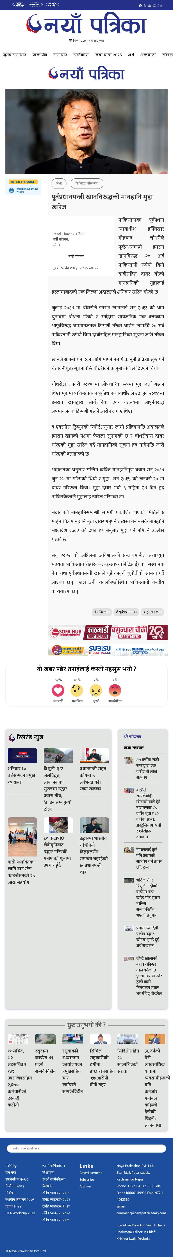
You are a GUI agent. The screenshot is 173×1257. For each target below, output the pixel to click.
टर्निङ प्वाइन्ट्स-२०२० (56, 1213)
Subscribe (87, 1180)
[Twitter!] (145, 5)
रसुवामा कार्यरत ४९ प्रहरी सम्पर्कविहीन (45, 1061)
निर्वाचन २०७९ (14, 1186)
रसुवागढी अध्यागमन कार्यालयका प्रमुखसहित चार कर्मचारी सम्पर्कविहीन (72, 1071)
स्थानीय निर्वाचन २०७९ (19, 1200)
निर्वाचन (10, 1193)
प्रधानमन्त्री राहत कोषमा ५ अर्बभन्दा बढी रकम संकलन (93, 778)
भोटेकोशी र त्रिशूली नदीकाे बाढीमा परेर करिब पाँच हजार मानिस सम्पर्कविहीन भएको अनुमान (148, 897)
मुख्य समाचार (14, 55)
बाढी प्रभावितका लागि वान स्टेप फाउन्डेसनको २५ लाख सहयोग (21, 872)
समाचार (60, 55)
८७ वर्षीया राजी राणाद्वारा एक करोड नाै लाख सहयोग (147, 768)
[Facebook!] (140, 5)
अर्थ (131, 55)
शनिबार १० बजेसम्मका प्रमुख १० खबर (21, 775)
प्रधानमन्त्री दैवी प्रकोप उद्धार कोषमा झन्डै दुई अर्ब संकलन (147, 937)
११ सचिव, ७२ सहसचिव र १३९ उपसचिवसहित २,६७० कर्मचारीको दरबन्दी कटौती (18, 1078)
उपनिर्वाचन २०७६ (16, 1179)
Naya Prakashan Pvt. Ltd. (135, 1166)
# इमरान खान (152, 612)
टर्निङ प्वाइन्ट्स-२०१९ (56, 1220)
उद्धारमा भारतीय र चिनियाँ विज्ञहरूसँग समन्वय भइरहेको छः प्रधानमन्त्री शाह (94, 855)
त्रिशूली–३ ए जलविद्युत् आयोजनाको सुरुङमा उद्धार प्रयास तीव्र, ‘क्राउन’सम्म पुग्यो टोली (58, 789)
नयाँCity (10, 1166)
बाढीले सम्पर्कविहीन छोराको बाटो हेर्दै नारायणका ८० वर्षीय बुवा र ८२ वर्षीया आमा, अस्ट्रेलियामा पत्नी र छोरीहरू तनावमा (148, 813)
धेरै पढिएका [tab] (132, 736)
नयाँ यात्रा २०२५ (108, 55)
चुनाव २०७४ (13, 1206)
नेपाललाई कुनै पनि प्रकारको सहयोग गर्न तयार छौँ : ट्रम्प (149, 858)
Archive (85, 1186)
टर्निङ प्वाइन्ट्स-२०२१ (56, 1206)
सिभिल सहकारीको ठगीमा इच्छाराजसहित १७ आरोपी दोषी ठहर (100, 1068)
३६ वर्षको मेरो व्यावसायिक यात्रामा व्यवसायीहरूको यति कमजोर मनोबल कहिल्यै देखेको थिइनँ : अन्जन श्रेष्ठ (155, 1088)
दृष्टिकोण (81, 55)
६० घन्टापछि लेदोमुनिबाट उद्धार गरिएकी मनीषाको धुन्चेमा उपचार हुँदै (57, 852)
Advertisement (91, 1173)
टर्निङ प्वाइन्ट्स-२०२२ (56, 1200)
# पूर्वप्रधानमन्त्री (126, 612)
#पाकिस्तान (101, 612)
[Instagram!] (154, 5)
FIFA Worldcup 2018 (20, 1213)
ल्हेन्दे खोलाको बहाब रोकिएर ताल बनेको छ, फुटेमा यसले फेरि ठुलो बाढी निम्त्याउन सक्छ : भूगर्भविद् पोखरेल (149, 976)
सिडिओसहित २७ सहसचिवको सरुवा (127, 1061)
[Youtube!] (149, 5)
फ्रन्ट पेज (39, 55)
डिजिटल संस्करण (86, 183)
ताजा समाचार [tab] (134, 747)
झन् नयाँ (10, 1173)
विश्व (59, 183)
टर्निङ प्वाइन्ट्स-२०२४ (56, 1193)
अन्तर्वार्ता (148, 55)
